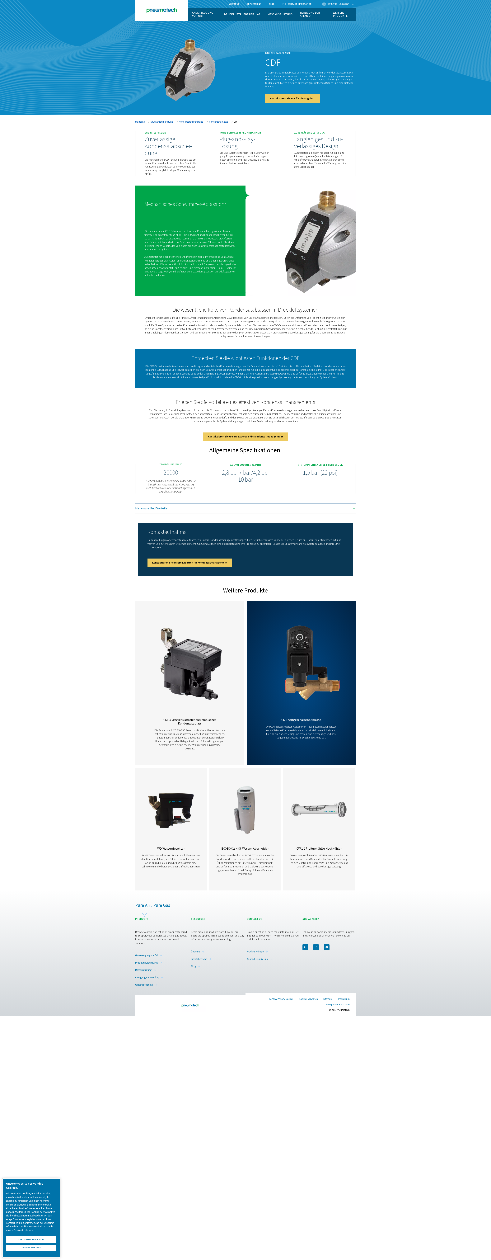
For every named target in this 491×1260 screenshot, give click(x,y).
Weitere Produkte (340, 14)
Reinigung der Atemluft (310, 14)
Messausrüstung (280, 14)
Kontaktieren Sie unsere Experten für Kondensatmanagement (245, 437)
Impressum (344, 999)
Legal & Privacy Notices (281, 999)
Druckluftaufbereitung (242, 14)
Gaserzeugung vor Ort (202, 14)
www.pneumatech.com (338, 1004)
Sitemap (327, 999)
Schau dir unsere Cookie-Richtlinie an (29, 1228)
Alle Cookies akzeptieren (31, 1239)
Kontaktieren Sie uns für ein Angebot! (292, 99)
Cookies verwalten (308, 999)
